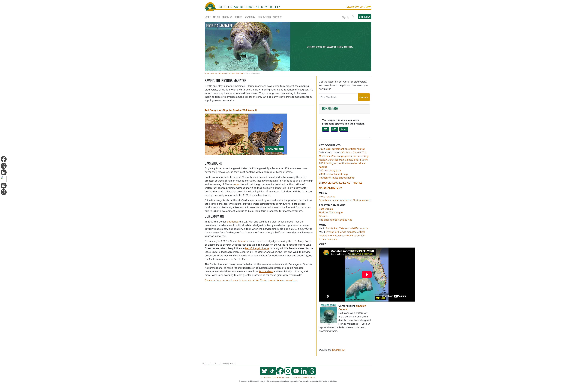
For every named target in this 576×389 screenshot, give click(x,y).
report (237, 184)
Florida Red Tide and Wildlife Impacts (347, 228)
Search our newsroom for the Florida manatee (345, 200)
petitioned (232, 221)
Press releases (327, 196)
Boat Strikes (326, 208)
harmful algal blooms (257, 248)
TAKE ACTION (278, 377)
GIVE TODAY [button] (364, 16)
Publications (264, 17)
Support (277, 17)
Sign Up (345, 17)
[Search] (353, 17)
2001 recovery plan (330, 170)
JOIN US (287, 377)
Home (207, 73)
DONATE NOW (330, 108)
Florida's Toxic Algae (331, 212)
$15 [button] (325, 129)
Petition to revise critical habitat (337, 177)
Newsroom (250, 17)
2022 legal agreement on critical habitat (342, 148)
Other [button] (344, 129)
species (214, 73)
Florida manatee (236, 73)
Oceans (323, 216)
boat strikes (266, 271)
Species (238, 17)
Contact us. (338, 349)
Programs (227, 17)
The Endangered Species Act (335, 219)
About (207, 17)
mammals (223, 73)
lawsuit (242, 241)
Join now (363, 97)
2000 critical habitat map (333, 174)
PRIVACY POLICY (309, 377)
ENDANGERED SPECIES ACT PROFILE (340, 182)
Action (216, 17)
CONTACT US (296, 377)
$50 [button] (334, 129)
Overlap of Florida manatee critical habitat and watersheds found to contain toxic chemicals (342, 235)
